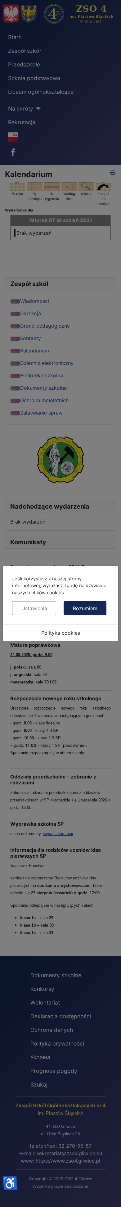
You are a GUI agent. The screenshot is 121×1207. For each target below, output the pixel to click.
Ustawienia (34, 608)
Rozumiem (85, 608)
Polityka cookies (60, 633)
